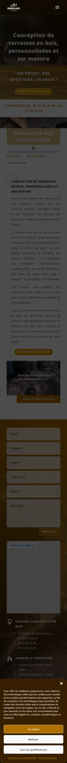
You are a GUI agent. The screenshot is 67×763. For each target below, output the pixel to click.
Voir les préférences (33, 749)
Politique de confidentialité (22, 757)
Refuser (33, 739)
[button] (61, 683)
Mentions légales (48, 757)
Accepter (34, 729)
